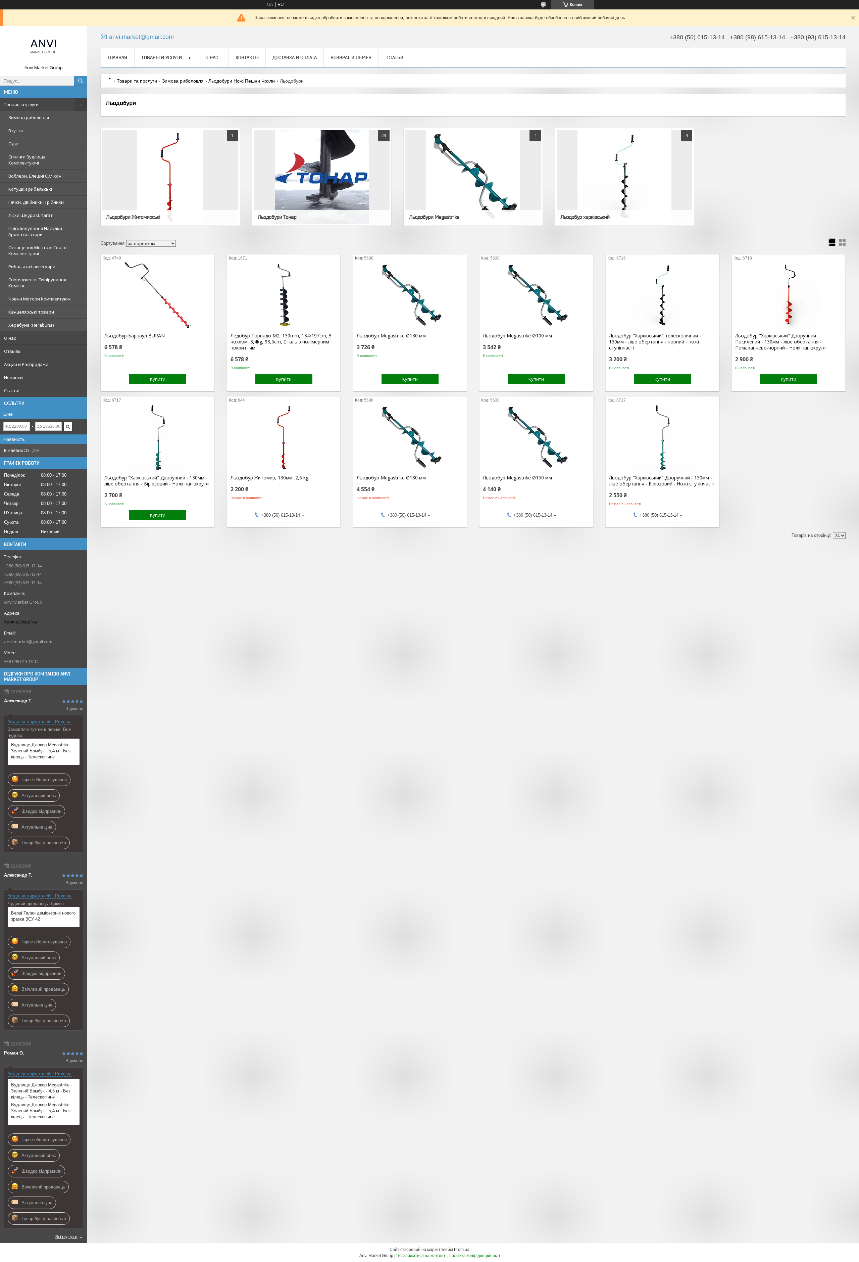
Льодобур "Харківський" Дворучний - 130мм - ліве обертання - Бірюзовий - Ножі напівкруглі (156, 481)
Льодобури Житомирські (133, 217)
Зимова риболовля (28, 117)
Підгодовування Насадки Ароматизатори (35, 231)
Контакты (247, 57)
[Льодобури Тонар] (322, 177)
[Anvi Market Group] (43, 48)
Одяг (13, 144)
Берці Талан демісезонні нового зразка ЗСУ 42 (43, 916)
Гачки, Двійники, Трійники (36, 202)
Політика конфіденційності (474, 1255)
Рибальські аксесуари (31, 267)
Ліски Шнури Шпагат (30, 215)
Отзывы (12, 351)
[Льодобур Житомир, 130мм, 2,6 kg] (283, 437)
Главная (117, 57)
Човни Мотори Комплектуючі (39, 299)
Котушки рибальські (30, 189)
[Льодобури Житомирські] (170, 177)
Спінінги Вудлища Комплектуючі (27, 160)
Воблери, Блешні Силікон (34, 176)
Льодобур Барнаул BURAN (134, 336)
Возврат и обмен (351, 57)
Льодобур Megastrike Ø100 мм (517, 336)
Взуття (15, 131)
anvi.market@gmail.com (28, 642)
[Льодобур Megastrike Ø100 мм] (536, 295)
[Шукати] (80, 81)
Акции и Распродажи (26, 364)
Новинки (13, 377)
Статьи (11, 390)
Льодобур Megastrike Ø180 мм (391, 478)
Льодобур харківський (584, 217)
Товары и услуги (21, 104)
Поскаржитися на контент (421, 1255)
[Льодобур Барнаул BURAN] (157, 295)
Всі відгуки (66, 1236)
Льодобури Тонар (277, 217)
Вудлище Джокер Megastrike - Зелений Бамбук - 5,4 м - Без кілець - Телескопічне (41, 750)
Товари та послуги (137, 81)
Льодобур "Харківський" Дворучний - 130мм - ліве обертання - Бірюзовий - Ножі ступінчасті (661, 481)
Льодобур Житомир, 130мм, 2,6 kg (269, 478)
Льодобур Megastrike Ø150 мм (517, 478)
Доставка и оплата (294, 57)
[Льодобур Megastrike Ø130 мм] (409, 295)
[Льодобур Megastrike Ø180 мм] (409, 437)
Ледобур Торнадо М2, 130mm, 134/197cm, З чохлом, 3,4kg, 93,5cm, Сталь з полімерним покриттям (281, 342)
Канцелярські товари (31, 312)
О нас (10, 338)
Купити (157, 379)
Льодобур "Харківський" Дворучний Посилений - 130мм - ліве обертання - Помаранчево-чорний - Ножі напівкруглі (780, 342)
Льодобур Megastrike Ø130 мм (391, 336)
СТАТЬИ (395, 57)
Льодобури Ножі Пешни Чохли (241, 81)
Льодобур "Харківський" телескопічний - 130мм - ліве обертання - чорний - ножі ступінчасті (655, 342)
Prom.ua (461, 1249)
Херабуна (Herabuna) (31, 325)
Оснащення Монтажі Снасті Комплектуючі (37, 250)
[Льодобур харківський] (624, 177)
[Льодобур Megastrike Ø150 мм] (536, 437)
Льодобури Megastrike (434, 217)
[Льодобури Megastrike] (473, 177)
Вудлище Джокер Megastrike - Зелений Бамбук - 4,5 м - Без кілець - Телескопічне (41, 1091)
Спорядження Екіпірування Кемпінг (37, 283)
